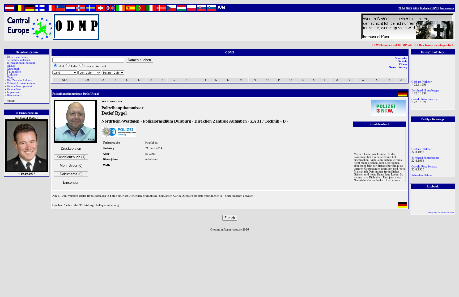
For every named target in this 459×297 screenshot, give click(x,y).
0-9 (87, 79)
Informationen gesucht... (22, 62)
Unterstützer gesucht (19, 86)
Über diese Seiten (17, 57)
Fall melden (14, 71)
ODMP (11, 65)
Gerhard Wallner (421, 80)
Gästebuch (13, 68)
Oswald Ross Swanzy (424, 98)
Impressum (13, 92)
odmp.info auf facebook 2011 (441, 212)
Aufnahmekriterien (18, 59)
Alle (64, 79)
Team (10, 77)
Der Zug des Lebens (19, 80)
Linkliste (12, 74)
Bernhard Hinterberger (425, 89)
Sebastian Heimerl (422, 174)
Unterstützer (14, 89)
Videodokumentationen (21, 83)
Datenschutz (14, 95)
